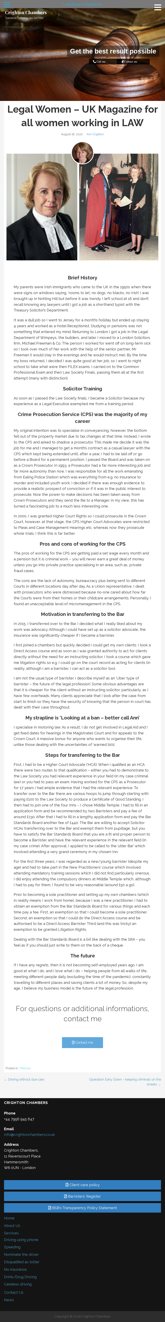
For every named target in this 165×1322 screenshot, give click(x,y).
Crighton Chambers (26, 12)
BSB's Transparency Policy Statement (84, 1208)
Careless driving (18, 1284)
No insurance (15, 1269)
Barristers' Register (84, 1196)
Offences (25, 1068)
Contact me (83, 1042)
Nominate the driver (21, 1254)
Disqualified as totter (21, 1262)
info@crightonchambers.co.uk (29, 1134)
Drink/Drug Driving (20, 1277)
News (9, 1300)
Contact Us (13, 1292)
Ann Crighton (95, 134)
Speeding (12, 1247)
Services (11, 1233)
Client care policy (84, 1185)
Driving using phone (21, 1240)
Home (9, 1218)
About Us (12, 1225)
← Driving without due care (24, 1079)
